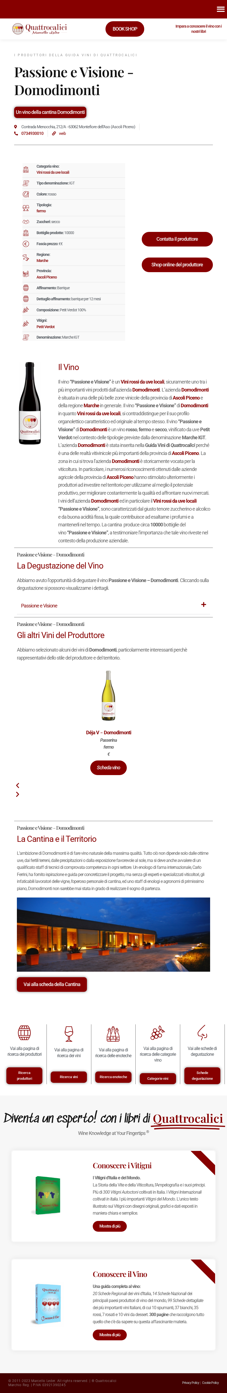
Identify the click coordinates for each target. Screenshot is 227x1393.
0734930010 (32, 133)
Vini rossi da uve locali (53, 172)
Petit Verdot (46, 327)
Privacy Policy (190, 1383)
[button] (108, 767)
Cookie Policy (210, 1383)
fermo (41, 211)
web (62, 133)
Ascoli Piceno (47, 277)
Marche (42, 260)
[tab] (113, 606)
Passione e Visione (39, 606)
